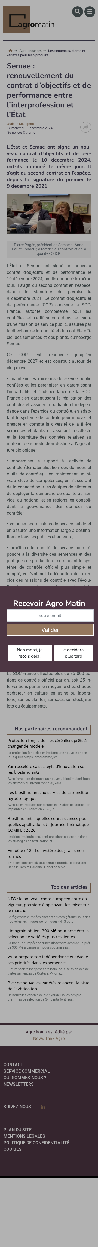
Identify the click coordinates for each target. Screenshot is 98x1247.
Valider (50, 630)
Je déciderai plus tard (73, 653)
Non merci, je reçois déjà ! (30, 653)
